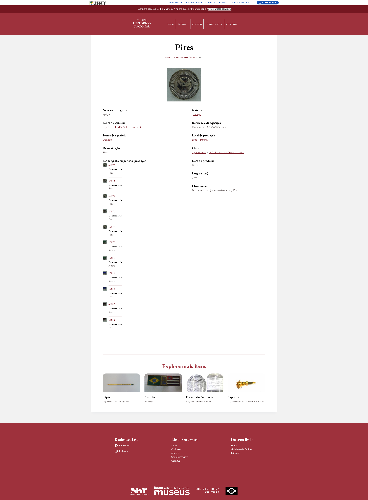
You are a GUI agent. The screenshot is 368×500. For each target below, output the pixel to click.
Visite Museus (175, 2)
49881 (112, 273)
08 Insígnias (150, 402)
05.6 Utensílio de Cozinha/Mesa (226, 152)
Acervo (182, 24)
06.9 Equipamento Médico (198, 402)
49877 (112, 227)
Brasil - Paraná (200, 139)
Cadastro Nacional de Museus (200, 2)
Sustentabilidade (240, 2)
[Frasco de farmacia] (205, 382)
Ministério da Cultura (241, 449)
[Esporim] (246, 382)
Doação (107, 139)
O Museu (197, 24)
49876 (112, 211)
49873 (112, 165)
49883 (112, 304)
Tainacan (235, 453)
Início (170, 24)
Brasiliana (223, 2)
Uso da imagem (179, 457)
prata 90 (196, 114)
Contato (231, 24)
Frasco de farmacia (199, 397)
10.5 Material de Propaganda (116, 402)
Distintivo (151, 397)
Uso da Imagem (214, 24)
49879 (112, 242)
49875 (112, 196)
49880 (112, 257)
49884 (112, 319)
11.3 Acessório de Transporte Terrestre (245, 402)
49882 (112, 288)
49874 (112, 180)
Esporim (233, 397)
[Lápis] (121, 382)
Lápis (106, 397)
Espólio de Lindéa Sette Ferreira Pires (123, 127)
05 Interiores (199, 152)
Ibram (234, 445)
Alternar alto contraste (219, 9)
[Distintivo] (163, 382)
